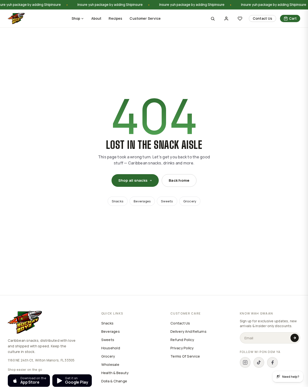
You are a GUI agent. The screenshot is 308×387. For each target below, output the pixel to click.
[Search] (213, 18)
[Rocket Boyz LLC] (16, 18)
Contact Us (262, 18)
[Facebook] (272, 362)
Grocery (189, 201)
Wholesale (110, 364)
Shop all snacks (133, 180)
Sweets (167, 201)
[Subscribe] (294, 338)
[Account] (226, 18)
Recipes (115, 18)
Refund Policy (182, 339)
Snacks (117, 201)
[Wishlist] (240, 18)
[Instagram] (245, 362)
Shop (76, 18)
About (96, 18)
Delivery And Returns (188, 331)
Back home (179, 180)
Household (110, 348)
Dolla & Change (114, 381)
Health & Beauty (115, 372)
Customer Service (145, 18)
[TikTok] (258, 362)
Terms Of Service (185, 356)
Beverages (142, 201)
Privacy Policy (182, 348)
